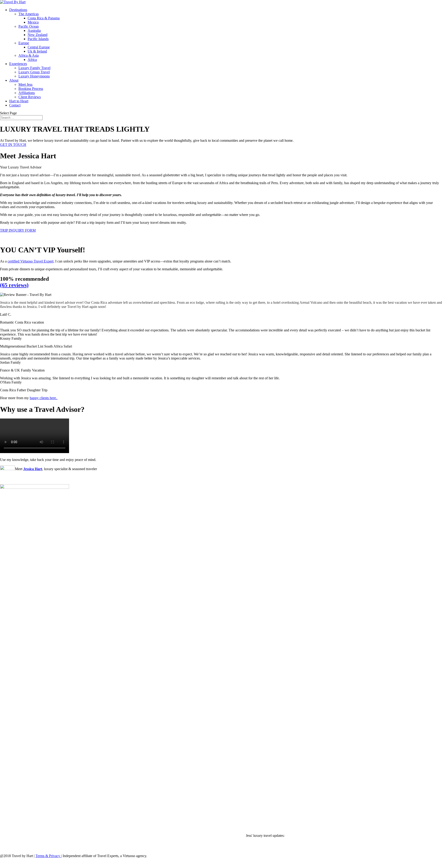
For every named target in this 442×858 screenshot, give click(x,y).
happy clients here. (44, 398)
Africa (32, 60)
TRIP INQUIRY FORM (18, 230)
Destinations (18, 10)
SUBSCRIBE (10, 844)
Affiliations (26, 93)
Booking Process (30, 89)
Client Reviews (29, 97)
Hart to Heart (18, 101)
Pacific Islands (38, 39)
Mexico (33, 22)
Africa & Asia (28, 55)
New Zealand (37, 35)
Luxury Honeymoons (34, 76)
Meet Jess (25, 84)
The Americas (28, 14)
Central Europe (39, 47)
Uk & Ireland (37, 51)
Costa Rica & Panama (44, 18)
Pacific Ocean (28, 26)
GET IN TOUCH (13, 145)
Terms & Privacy (48, 856)
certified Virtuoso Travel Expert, (31, 261)
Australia (34, 30)
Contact (14, 105)
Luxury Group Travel (34, 72)
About (13, 80)
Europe (23, 43)
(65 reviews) (14, 285)
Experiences (18, 64)
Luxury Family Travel (34, 68)
